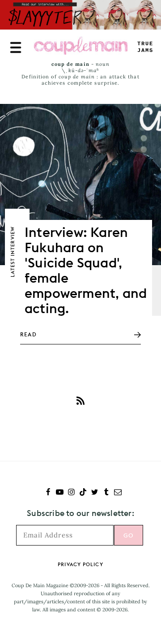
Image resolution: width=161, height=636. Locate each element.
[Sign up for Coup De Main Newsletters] (117, 493)
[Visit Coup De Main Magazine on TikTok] (83, 493)
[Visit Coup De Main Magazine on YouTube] (59, 493)
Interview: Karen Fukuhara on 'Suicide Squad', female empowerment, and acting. (86, 270)
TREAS (145, 47)
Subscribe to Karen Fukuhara (80, 400)
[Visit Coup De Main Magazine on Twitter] (94, 493)
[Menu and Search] (15, 47)
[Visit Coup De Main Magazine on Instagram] (71, 493)
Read (28, 334)
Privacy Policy (80, 564)
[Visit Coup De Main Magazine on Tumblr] (106, 493)
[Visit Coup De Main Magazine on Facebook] (48, 493)
